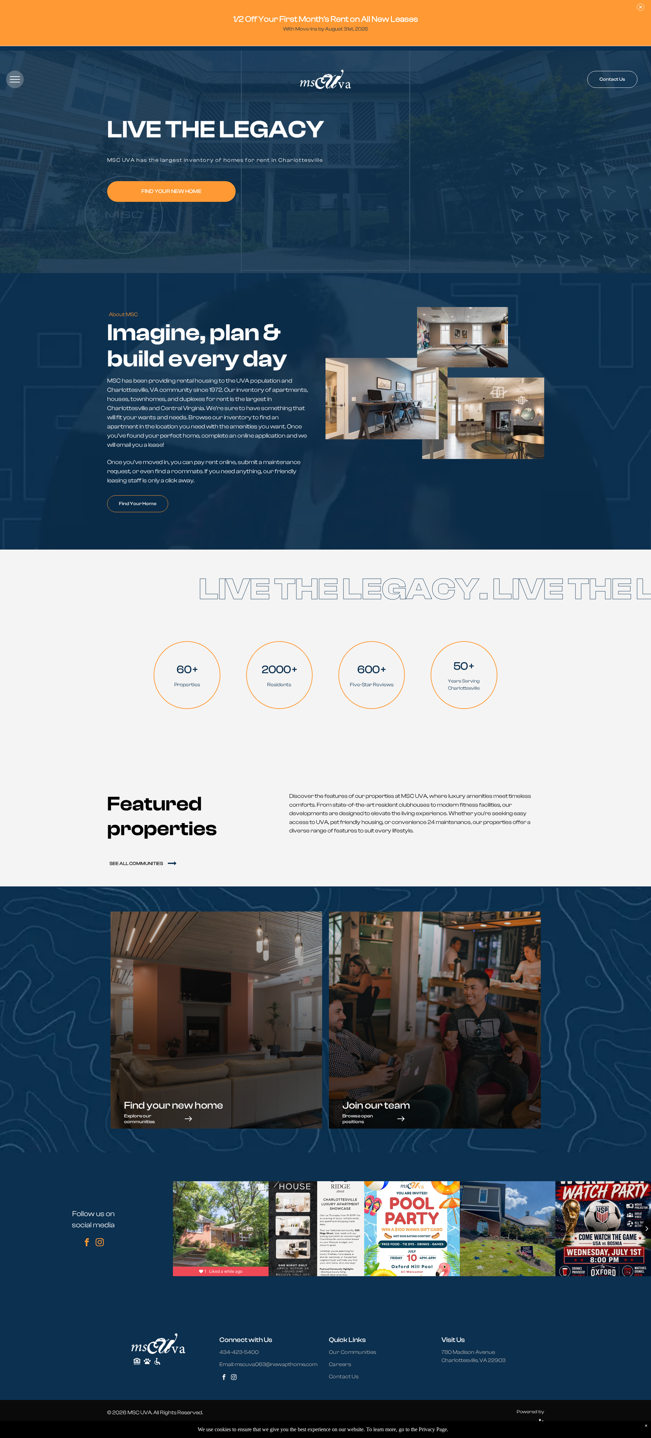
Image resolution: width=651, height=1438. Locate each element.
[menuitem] (356, 1352)
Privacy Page (433, 1429)
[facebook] (87, 1243)
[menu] (15, 79)
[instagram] (100, 1243)
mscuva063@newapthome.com (276, 1364)
